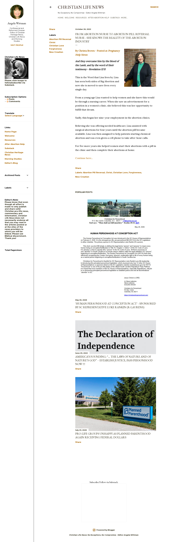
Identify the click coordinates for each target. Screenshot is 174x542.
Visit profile (17, 45)
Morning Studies (13, 159)
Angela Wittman (17, 23)
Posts (11, 99)
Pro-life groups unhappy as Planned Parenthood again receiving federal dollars (113, 435)
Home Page (11, 132)
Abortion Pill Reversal (60, 39)
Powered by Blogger (105, 530)
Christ (52, 42)
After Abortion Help (98, 18)
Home (60, 18)
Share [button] (52, 29)
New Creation (56, 52)
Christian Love (56, 46)
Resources (81, 18)
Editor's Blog (11, 163)
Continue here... (84, 158)
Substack (115, 18)
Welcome (69, 18)
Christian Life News (81, 7)
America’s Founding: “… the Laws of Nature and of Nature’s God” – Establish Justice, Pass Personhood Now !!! (114, 360)
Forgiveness (55, 49)
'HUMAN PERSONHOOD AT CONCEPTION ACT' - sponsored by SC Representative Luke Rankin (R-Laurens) (115, 305)
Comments (14, 101)
